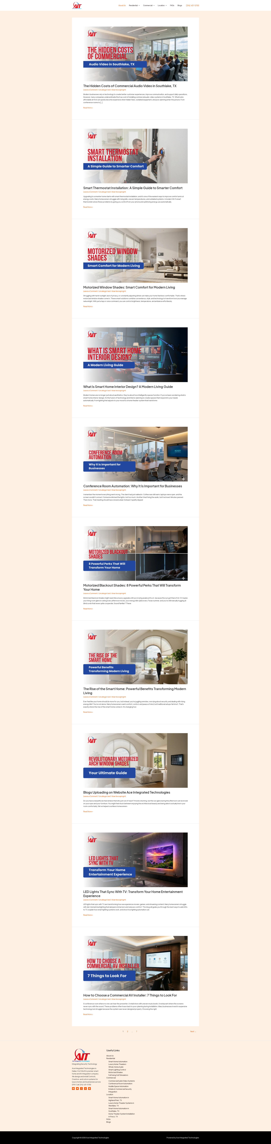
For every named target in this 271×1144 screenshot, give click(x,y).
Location (161, 5)
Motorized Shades (116, 1072)
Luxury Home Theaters (117, 1064)
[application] (139, 5)
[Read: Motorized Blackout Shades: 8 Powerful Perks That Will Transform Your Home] (135, 553)
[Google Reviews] (85, 1088)
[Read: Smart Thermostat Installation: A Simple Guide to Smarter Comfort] (135, 156)
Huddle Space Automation (119, 1086)
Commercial (147, 5)
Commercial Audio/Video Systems (122, 1081)
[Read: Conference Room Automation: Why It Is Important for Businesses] (135, 454)
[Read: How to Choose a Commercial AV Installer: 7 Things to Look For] (135, 963)
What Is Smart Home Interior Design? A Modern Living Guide (128, 387)
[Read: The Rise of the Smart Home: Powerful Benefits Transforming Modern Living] (135, 657)
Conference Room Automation (120, 1083)
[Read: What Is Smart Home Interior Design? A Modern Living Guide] (135, 354)
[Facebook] (73, 1088)
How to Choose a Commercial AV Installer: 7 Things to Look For (130, 995)
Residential (133, 5)
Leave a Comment (90, 90)
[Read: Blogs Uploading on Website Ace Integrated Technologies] (135, 760)
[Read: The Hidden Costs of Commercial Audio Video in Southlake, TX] (135, 54)
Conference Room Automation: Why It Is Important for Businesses (132, 486)
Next (193, 1031)
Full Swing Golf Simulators (118, 1075)
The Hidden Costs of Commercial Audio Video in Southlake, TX (129, 86)
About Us (122, 5)
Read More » (88, 107)
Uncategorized (104, 90)
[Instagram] (81, 1088)
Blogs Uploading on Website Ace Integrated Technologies (126, 792)
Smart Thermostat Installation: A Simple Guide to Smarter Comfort (133, 188)
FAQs (172, 5)
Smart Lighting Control (117, 1070)
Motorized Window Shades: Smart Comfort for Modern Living (129, 287)
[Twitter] (77, 1088)
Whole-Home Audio (116, 1067)
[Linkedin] (89, 1088)
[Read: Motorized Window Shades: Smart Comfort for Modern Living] (135, 255)
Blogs (180, 5)
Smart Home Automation (118, 1061)
